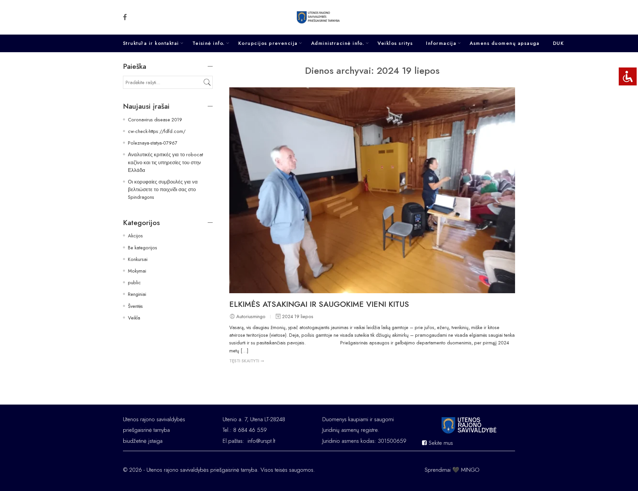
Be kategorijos (142, 247)
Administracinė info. (338, 43)
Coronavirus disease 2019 (155, 119)
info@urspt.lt (261, 441)
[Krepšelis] (505, 17)
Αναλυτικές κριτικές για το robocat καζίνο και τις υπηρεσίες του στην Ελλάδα (165, 162)
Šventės (135, 306)
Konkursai (138, 259)
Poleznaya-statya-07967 (152, 142)
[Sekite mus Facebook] (125, 17)
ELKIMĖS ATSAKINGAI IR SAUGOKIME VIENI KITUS (319, 304)
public (134, 282)
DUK (558, 43)
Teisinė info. (208, 43)
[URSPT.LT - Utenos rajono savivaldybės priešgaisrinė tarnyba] (319, 17)
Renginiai (137, 294)
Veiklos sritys (395, 43)
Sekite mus (440, 443)
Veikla (134, 317)
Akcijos (135, 235)
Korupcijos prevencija (268, 43)
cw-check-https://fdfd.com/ (156, 131)
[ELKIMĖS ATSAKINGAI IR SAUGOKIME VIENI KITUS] (372, 190)
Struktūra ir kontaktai (151, 43)
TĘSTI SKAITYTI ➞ (246, 361)
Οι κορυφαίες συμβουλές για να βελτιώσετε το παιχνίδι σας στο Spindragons (163, 189)
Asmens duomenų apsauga (505, 43)
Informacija (441, 43)
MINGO (470, 470)
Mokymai (137, 270)
